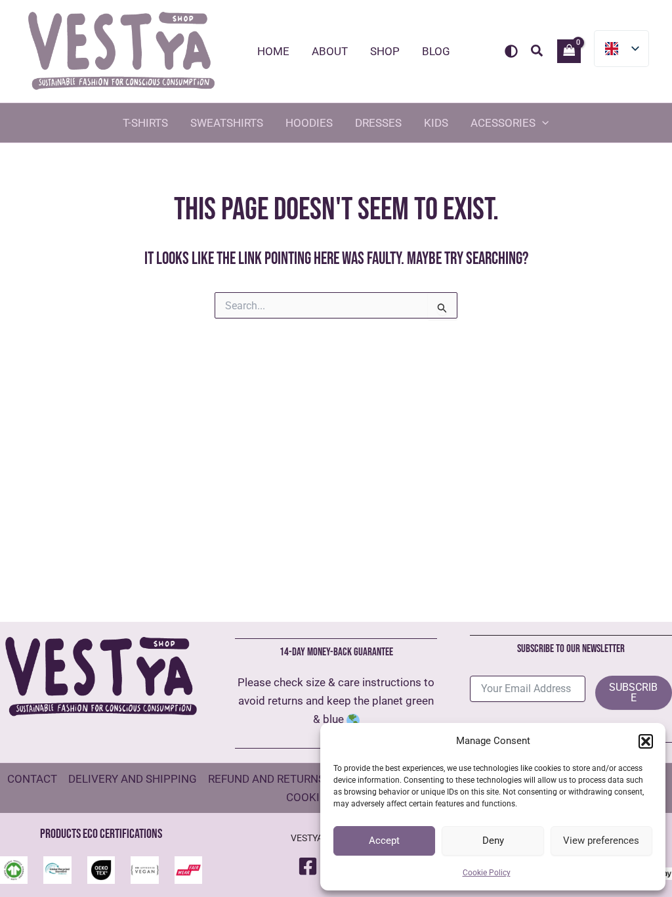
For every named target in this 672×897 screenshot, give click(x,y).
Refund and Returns (266, 778)
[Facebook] (308, 866)
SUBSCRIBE (633, 692)
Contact (32, 778)
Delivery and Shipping (132, 778)
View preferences (601, 840)
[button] (645, 741)
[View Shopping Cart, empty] (569, 51)
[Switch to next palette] (511, 51)
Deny (493, 840)
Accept (384, 840)
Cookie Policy (487, 872)
